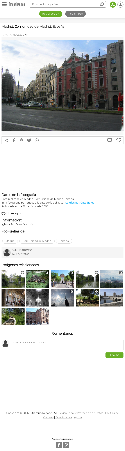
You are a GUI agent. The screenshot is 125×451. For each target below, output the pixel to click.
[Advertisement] (62, 168)
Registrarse (75, 13)
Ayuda (78, 417)
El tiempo (11, 213)
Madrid (10, 241)
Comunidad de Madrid (37, 241)
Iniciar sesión (50, 13)
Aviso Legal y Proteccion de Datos (81, 413)
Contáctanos (63, 417)
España (64, 241)
